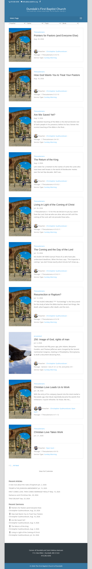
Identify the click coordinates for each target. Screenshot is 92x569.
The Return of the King (46, 159)
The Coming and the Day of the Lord (53, 249)
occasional (38, 336)
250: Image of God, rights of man (51, 339)
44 (14, 465)
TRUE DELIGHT (14, 498)
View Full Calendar (46, 471)
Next (17, 465)
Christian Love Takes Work (48, 432)
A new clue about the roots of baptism (23, 485)
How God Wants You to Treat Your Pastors (57, 75)
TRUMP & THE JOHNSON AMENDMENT (23, 488)
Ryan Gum (50, 448)
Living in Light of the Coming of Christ (54, 204)
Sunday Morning (50, 58)
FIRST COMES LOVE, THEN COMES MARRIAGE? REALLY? (29, 492)
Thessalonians (39, 32)
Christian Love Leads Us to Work (52, 387)
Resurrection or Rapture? (47, 294)
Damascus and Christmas (18, 495)
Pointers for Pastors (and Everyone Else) (56, 35)
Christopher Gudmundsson (56, 51)
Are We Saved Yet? (44, 114)
